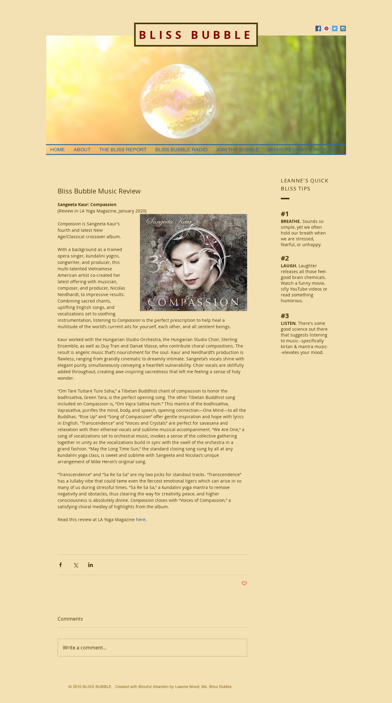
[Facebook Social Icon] (318, 28)
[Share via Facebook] (60, 565)
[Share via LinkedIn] (90, 565)
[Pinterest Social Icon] (326, 28)
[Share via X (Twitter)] (75, 565)
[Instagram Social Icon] (343, 28)
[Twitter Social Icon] (334, 28)
